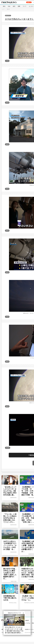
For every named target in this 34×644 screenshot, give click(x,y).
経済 (14, 6)
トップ (3, 9)
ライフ (24, 6)
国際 (19, 6)
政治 (4, 6)
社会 (9, 6)
